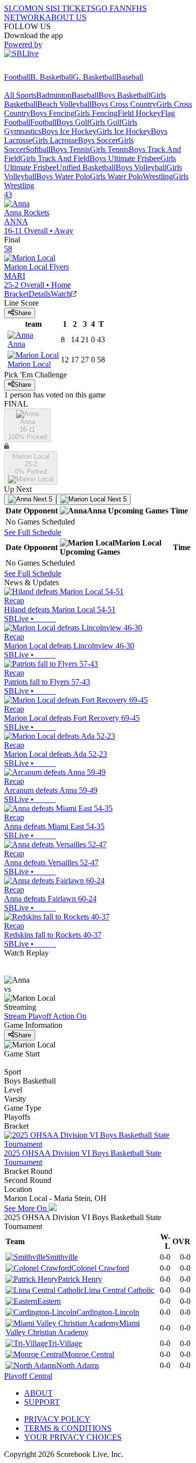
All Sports (20, 95)
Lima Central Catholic (119, 1290)
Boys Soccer (98, 140)
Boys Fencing (52, 113)
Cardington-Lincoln (107, 1312)
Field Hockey (139, 113)
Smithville (62, 1257)
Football (17, 77)
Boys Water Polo (63, 176)
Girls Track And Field (54, 158)
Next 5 (41, 499)
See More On (26, 1208)
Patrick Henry (80, 1279)
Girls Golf (105, 122)
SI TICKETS (74, 8)
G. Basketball (94, 77)
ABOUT (38, 1393)
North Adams (77, 1365)
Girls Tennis (109, 149)
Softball (38, 149)
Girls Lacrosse (55, 140)
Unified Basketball (86, 167)
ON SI (42, 8)
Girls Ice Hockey (123, 131)
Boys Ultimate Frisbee (124, 158)
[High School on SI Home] (42, 68)
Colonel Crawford (100, 1268)
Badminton (53, 95)
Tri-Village (65, 1343)
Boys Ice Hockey (68, 131)
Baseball (129, 77)
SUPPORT (42, 1402)
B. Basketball (51, 77)
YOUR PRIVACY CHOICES (73, 1437)
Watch (61, 294)
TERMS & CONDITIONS (68, 1428)
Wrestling (158, 176)
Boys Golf (72, 122)
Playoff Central (28, 1376)
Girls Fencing (96, 113)
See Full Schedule (32, 532)
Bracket (16, 294)
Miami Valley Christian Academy (73, 1328)
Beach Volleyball (64, 104)
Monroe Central (89, 1354)
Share (22, 313)
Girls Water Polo (116, 176)
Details (40, 294)
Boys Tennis (70, 149)
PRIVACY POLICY (57, 1419)
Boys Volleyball (141, 167)
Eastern (49, 1301)
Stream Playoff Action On (45, 1016)
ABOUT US (65, 17)
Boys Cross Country (123, 104)
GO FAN (110, 8)
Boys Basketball (124, 95)
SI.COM (18, 8)
